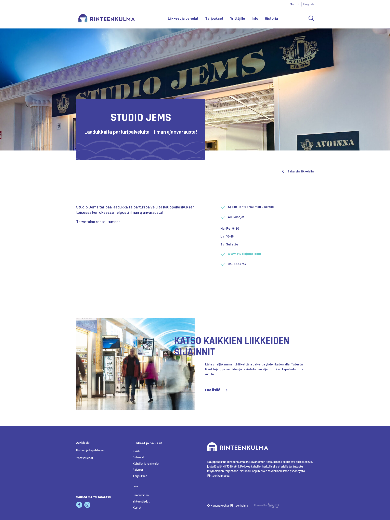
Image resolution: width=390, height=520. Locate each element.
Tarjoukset (214, 18)
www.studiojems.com (244, 253)
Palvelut (138, 469)
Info (255, 18)
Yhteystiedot (84, 458)
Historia (271, 18)
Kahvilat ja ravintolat (146, 463)
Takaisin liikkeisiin (300, 171)
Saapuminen (141, 495)
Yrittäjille (237, 18)
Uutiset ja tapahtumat (90, 450)
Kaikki (136, 451)
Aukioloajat (83, 442)
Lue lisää (212, 390)
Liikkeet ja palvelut (183, 18)
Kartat (137, 507)
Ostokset (138, 457)
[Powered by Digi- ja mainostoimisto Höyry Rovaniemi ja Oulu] (266, 504)
